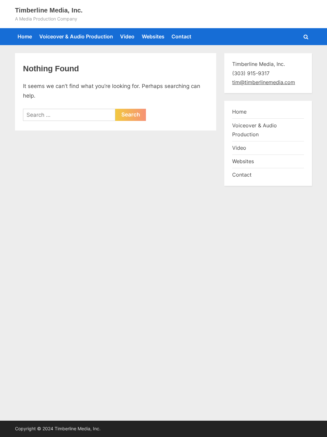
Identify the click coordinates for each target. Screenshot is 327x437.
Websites (153, 36)
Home (25, 36)
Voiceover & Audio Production (76, 36)
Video (127, 36)
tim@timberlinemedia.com (263, 82)
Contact (181, 36)
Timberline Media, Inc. (49, 10)
